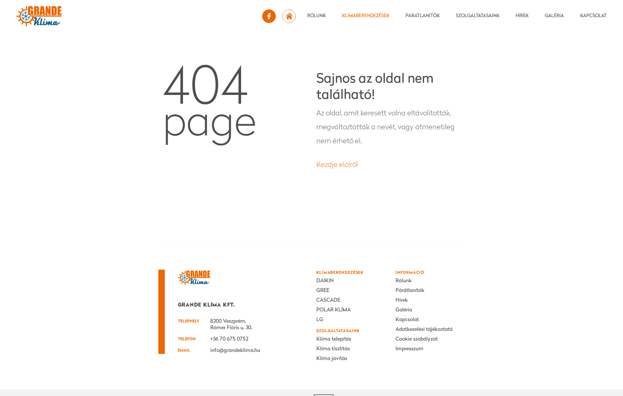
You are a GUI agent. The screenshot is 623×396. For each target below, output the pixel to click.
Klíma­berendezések (365, 16)
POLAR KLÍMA (333, 310)
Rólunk (316, 16)
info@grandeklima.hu (235, 350)
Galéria (554, 16)
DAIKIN (325, 281)
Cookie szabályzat (417, 339)
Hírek (522, 16)
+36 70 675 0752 (229, 339)
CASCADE (328, 300)
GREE (322, 290)
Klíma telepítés (333, 339)
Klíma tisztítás (333, 349)
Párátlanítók (423, 16)
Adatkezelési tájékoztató (424, 329)
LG (319, 319)
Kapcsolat (593, 16)
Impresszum (409, 349)
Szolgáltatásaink (477, 16)
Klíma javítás (331, 358)
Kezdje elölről (337, 165)
